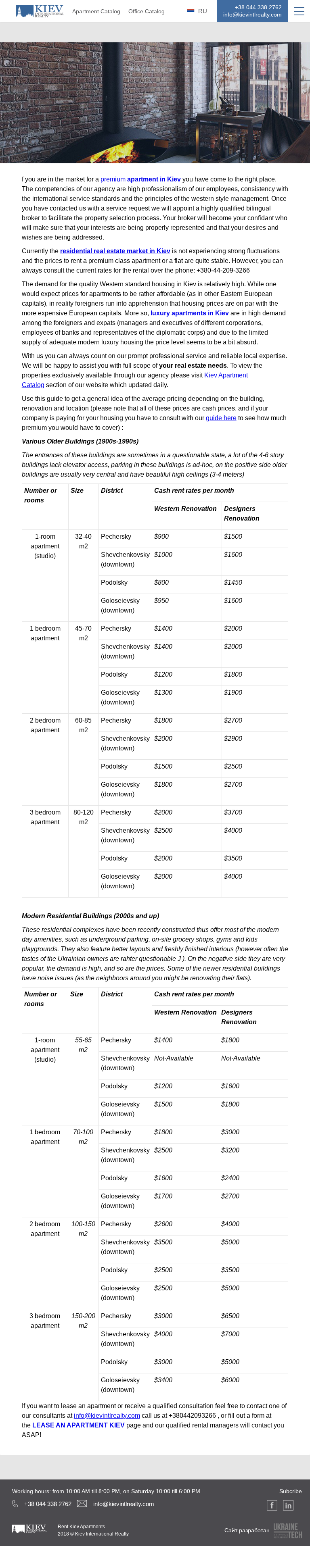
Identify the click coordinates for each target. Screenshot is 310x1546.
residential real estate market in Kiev (115, 251)
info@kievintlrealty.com (107, 1415)
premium (114, 179)
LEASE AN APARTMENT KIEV (78, 1425)
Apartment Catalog (96, 11)
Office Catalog (146, 11)
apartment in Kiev (154, 179)
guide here (221, 418)
